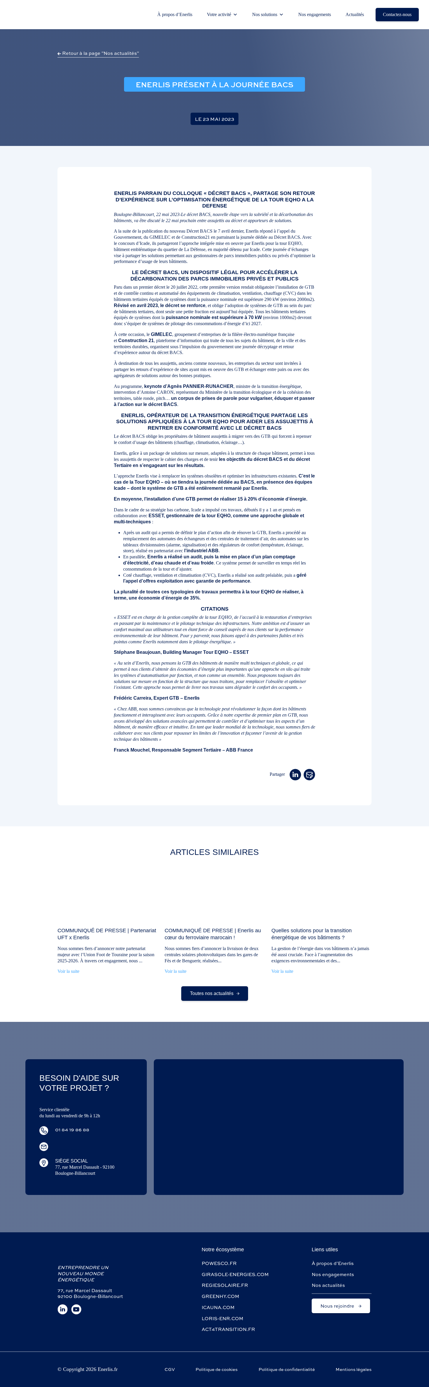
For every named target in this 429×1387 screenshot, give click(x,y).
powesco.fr (219, 1263)
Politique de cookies (217, 1369)
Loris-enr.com (222, 1318)
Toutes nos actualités (211, 993)
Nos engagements (314, 14)
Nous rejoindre (337, 1305)
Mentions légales (354, 1369)
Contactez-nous (397, 14)
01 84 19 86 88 (72, 1129)
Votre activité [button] (219, 14)
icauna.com (218, 1307)
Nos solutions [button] (264, 14)
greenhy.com (220, 1296)
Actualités (355, 14)
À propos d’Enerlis (174, 14)
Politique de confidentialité (287, 1369)
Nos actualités (328, 1285)
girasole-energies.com (235, 1274)
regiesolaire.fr (225, 1285)
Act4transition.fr (228, 1329)
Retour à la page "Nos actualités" (100, 53)
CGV (170, 1369)
